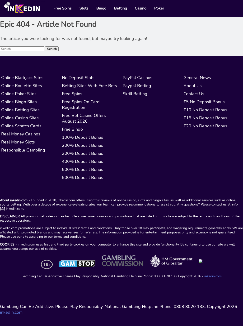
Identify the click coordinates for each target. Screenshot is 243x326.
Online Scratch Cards (21, 126)
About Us (192, 86)
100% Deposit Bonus (82, 137)
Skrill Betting (135, 94)
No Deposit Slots (78, 77)
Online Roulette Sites (21, 86)
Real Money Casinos (20, 134)
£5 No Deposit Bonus (204, 102)
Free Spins (72, 94)
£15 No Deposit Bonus (205, 118)
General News (197, 77)
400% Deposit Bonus (82, 161)
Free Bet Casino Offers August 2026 (84, 118)
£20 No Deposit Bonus (205, 126)
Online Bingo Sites (19, 102)
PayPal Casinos (137, 77)
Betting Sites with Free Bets (89, 86)
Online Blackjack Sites (22, 77)
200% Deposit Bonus (82, 145)
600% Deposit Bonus (82, 177)
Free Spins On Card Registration (81, 104)
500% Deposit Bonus (82, 169)
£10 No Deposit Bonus (205, 110)
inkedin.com (213, 276)
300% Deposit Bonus (82, 153)
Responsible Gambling (23, 150)
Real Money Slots (18, 142)
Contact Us (193, 94)
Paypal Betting (137, 86)
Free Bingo (72, 129)
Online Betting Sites (20, 110)
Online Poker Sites (19, 94)
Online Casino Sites (20, 118)
